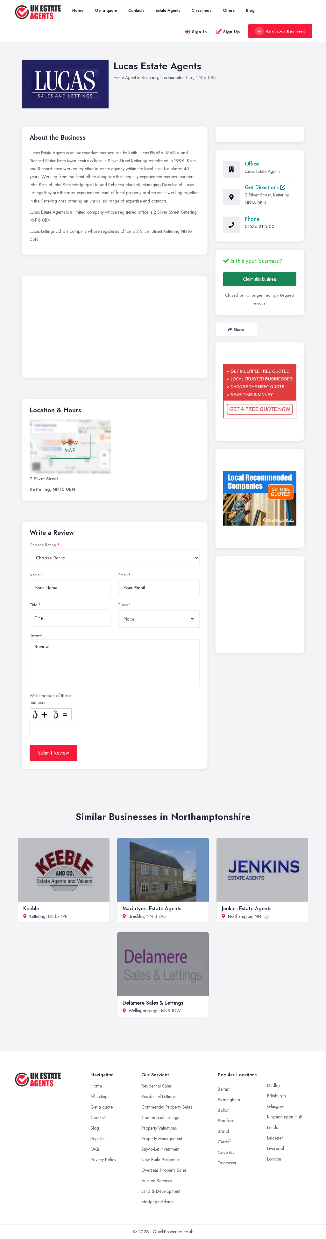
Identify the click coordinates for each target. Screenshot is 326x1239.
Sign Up (231, 32)
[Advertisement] (115, 328)
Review (36, 635)
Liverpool (275, 1148)
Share (239, 330)
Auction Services (156, 1180)
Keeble (31, 908)
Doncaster (227, 1163)
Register (97, 1138)
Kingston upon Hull (284, 1117)
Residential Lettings (158, 1096)
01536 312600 (259, 226)
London (274, 1159)
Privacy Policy (103, 1159)
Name (35, 575)
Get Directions (262, 187)
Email (123, 575)
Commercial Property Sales (166, 1107)
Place (123, 605)
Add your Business (285, 31)
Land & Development (160, 1191)
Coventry (226, 1152)
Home (77, 10)
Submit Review (53, 752)
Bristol (223, 1131)
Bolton (224, 1110)
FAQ (94, 1149)
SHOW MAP (70, 446)
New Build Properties (160, 1159)
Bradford (226, 1120)
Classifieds (201, 10)
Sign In (199, 32)
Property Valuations (159, 1128)
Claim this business (260, 279)
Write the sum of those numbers (50, 698)
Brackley (136, 916)
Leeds (272, 1127)
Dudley (273, 1085)
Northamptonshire (176, 77)
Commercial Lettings (160, 1117)
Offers (229, 10)
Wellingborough (144, 1010)
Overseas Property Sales (163, 1170)
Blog (250, 10)
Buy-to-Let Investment (160, 1149)
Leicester (275, 1138)
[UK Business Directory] (259, 498)
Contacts (136, 10)
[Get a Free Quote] (259, 391)
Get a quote (106, 10)
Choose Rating (43, 545)
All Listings (99, 1096)
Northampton (240, 916)
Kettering (150, 77)
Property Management (161, 1138)
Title (33, 605)
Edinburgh (276, 1096)
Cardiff (224, 1142)
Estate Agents (168, 10)
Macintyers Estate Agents (152, 908)
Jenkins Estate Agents (246, 908)
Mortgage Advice (157, 1201)
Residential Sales (156, 1086)
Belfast (224, 1089)
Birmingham (229, 1099)
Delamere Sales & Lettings (153, 1003)
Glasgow (275, 1106)
